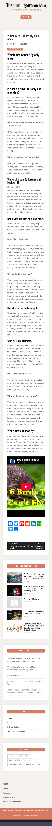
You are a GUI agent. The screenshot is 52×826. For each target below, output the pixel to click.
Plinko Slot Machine (31, 599)
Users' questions (33, 764)
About (9, 719)
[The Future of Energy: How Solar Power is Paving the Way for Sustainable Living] (14, 577)
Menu (26, 17)
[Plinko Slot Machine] (14, 602)
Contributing (15, 49)
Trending (27, 760)
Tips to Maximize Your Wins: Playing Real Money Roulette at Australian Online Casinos (34, 627)
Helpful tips (14, 760)
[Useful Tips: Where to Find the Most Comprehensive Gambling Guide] (14, 590)
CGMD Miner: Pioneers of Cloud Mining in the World (34, 612)
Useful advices (15, 764)
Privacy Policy (13, 727)
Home (5, 810)
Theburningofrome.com (26, 5)
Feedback (11, 723)
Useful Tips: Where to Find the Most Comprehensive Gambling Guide (34, 589)
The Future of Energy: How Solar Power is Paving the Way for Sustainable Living (34, 576)
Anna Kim (23, 44)
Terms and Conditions (16, 731)
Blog (11, 756)
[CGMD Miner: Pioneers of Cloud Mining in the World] (14, 615)
